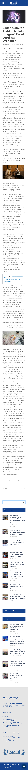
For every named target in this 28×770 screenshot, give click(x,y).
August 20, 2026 (13, 536)
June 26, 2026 (12, 657)
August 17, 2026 (13, 548)
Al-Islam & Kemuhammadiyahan (11, 725)
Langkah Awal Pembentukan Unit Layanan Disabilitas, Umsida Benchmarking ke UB (17, 519)
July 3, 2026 (12, 631)
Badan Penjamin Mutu (8, 736)
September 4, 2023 (8, 44)
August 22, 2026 (13, 524)
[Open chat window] (24, 766)
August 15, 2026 (13, 578)
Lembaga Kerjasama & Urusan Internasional (14, 737)
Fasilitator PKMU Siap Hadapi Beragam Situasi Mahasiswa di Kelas (17, 554)
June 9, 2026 (12, 680)
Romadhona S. (20, 44)
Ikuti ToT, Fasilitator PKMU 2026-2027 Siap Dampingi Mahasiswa (17, 564)
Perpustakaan (6, 726)
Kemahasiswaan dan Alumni (10, 719)
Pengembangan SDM (8, 720)
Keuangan (5, 717)
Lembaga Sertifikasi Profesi (10, 740)
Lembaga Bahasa (7, 739)
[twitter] (5, 768)
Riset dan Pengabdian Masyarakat (11, 722)
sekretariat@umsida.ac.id (10, 698)
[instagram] (8, 768)
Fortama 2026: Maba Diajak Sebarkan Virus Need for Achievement (16, 574)
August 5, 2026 (13, 602)
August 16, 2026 (13, 558)
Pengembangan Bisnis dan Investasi (12, 723)
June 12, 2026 (12, 668)
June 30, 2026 (12, 645)
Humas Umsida (14, 526)
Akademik (5, 716)
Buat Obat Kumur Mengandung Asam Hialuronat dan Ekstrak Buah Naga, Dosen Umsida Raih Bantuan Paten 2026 (17, 640)
